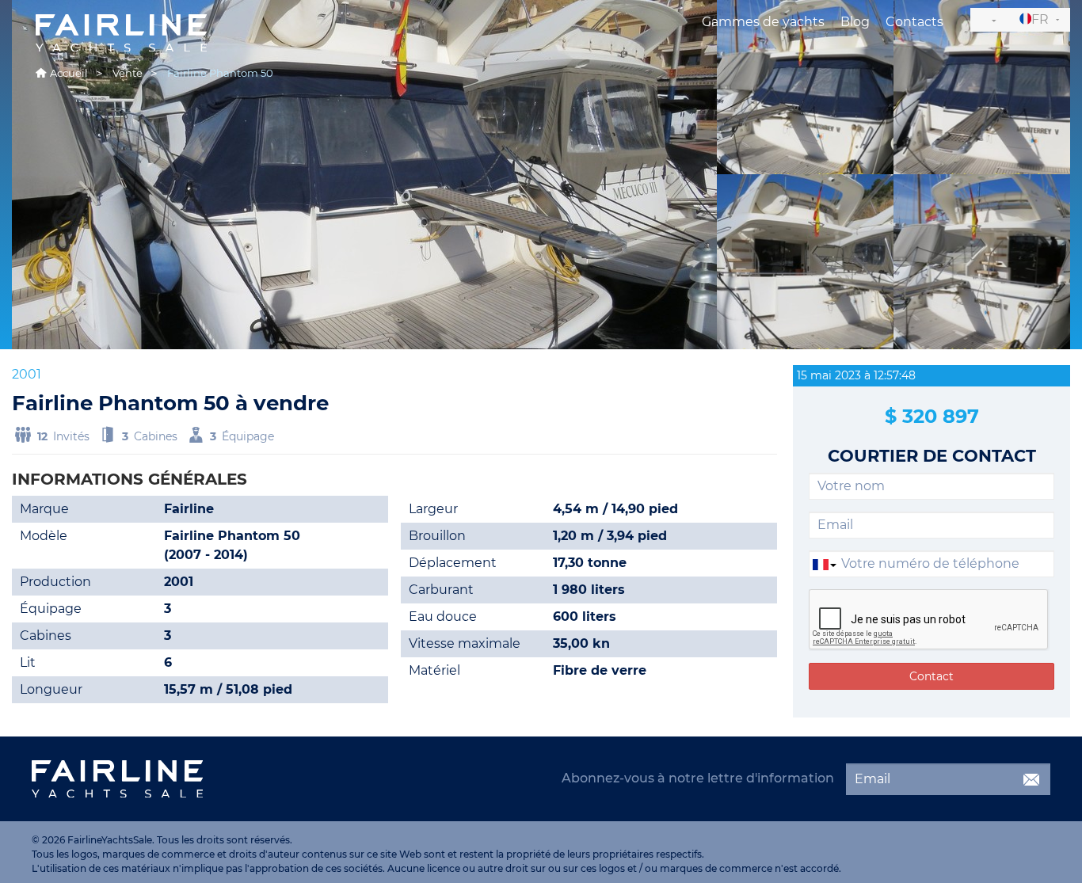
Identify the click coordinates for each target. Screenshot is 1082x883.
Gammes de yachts (763, 21)
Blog (855, 21)
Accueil (69, 73)
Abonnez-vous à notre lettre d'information (698, 778)
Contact (931, 676)
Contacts (914, 21)
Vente (127, 73)
